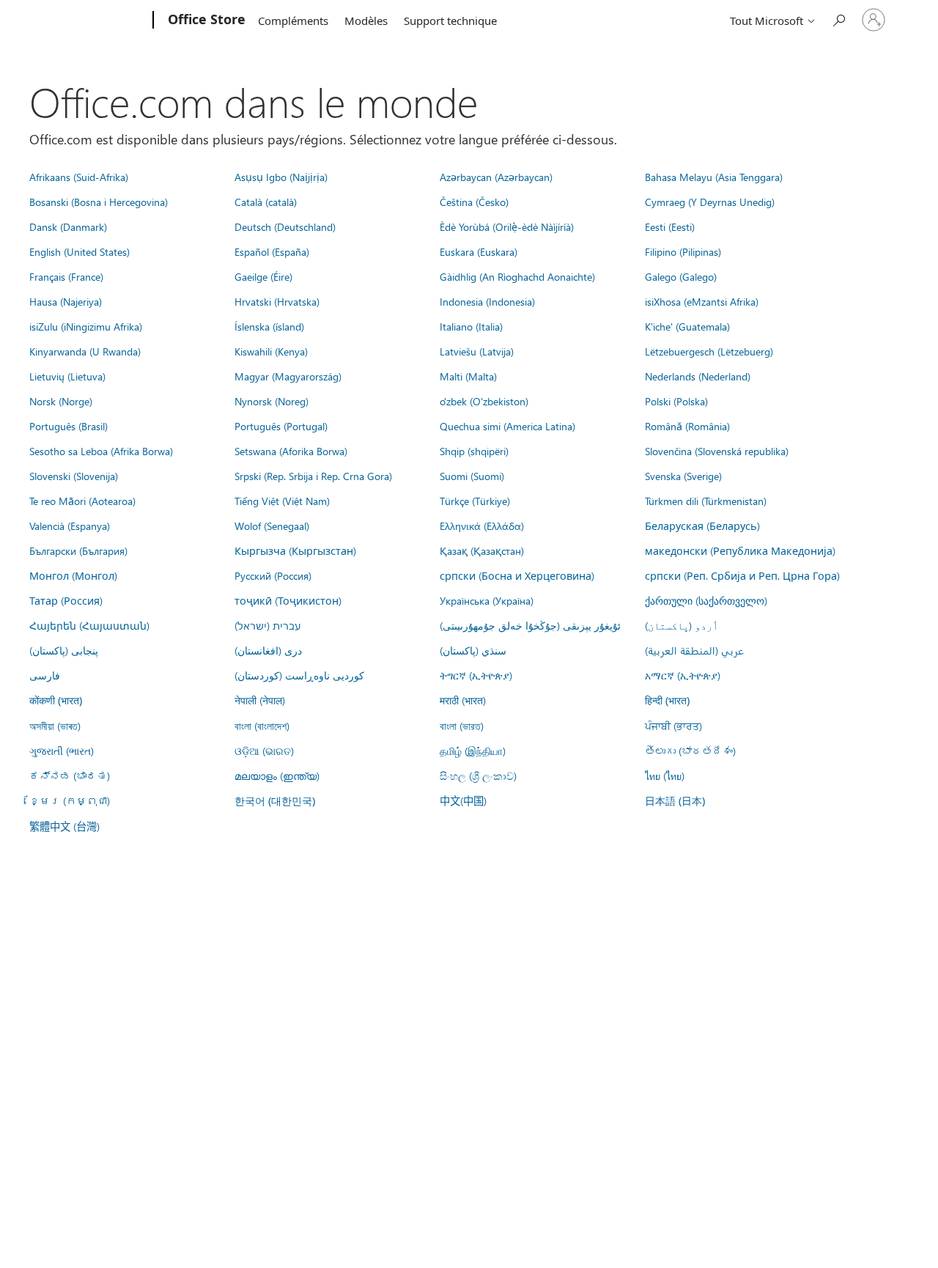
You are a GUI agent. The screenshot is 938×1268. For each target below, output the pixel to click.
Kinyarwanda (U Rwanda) (85, 351)
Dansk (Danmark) (68, 226)
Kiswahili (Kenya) (271, 351)
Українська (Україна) (486, 600)
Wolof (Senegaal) (271, 525)
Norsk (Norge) (60, 401)
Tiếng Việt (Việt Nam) (282, 500)
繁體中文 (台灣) (64, 826)
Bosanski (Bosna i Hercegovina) (98, 201)
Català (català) (265, 201)
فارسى (44, 675)
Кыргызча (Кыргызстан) (295, 550)
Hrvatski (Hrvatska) (277, 301)
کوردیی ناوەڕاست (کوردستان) (299, 675)
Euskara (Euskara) (478, 251)
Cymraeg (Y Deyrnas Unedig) (710, 201)
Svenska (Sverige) (683, 475)
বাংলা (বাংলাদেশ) (261, 725)
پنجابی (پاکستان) (63, 650)
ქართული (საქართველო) (706, 600)
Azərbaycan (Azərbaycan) (496, 176)
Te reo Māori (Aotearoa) (82, 500)
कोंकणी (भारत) (55, 700)
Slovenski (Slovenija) (73, 475)
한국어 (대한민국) (274, 801)
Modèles (366, 20)
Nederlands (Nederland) (697, 376)
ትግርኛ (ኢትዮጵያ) (476, 675)
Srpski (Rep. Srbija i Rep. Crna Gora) (313, 475)
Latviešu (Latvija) (477, 351)
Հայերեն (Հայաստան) (89, 625)
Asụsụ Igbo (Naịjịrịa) (281, 176)
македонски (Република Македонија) (740, 550)
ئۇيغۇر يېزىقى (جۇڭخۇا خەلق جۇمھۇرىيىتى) (530, 625)
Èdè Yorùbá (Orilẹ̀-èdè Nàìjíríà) (507, 226)
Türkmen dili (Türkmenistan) (706, 500)
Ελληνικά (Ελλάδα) (482, 525)
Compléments (293, 20)
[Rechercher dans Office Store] (838, 18)
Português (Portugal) (281, 426)
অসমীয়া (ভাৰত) (55, 725)
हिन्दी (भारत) (667, 700)
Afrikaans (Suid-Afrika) (78, 176)
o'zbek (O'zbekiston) (484, 401)
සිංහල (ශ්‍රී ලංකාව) (478, 775)
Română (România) (687, 426)
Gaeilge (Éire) (263, 276)
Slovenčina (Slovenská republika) (717, 450)
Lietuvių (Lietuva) (67, 376)
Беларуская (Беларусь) (702, 525)
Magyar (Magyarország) (287, 376)
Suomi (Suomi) (472, 475)
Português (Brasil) (68, 426)
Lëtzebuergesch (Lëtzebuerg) (709, 351)
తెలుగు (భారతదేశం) (690, 750)
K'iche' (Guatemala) (687, 326)
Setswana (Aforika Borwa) (290, 450)
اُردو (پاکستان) (681, 625)
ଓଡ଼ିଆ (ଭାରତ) (264, 750)
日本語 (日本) (675, 801)
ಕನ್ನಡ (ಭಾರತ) (69, 775)
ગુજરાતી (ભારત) (61, 750)
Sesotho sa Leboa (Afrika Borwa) (101, 450)
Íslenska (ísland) (269, 326)
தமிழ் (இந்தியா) (473, 750)
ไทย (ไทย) (664, 775)
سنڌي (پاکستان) (473, 650)
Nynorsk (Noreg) (271, 401)
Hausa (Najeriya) (65, 301)
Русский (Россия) (272, 575)
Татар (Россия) (66, 600)
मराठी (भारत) (463, 700)
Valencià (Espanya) (69, 525)
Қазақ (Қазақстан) (482, 550)
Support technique (450, 20)
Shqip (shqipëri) (474, 450)
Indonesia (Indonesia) (487, 301)
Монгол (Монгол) (73, 575)
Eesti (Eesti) (670, 226)
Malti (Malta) (468, 376)
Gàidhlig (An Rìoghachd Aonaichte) (517, 276)
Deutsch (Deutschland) (285, 226)
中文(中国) (463, 800)
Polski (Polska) (676, 401)
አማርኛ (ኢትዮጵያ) (682, 675)
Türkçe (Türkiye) (475, 500)
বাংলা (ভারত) (462, 725)
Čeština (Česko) (474, 201)
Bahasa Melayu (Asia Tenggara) (714, 176)
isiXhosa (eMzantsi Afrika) (701, 301)
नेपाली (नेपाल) (259, 700)
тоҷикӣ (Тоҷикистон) (287, 600)
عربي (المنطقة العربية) (694, 650)
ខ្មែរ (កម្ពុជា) (69, 800)
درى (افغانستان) (268, 650)
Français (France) (66, 276)
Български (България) (78, 550)
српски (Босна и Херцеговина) (517, 575)
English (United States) (79, 251)
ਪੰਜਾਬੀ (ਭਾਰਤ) (673, 725)
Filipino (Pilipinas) (683, 251)
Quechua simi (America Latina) (507, 426)
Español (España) (271, 251)
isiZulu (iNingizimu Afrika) (85, 326)
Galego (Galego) (681, 276)
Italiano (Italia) (471, 326)
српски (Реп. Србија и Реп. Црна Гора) (742, 575)
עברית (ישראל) (267, 625)
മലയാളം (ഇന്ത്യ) (277, 775)
